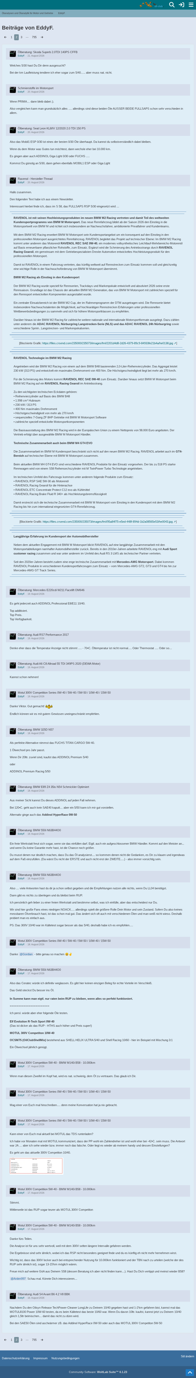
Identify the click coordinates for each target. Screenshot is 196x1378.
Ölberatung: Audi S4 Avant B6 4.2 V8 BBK (44, 1294)
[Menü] (191, 5)
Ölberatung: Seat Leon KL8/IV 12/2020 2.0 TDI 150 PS (52, 128)
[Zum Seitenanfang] (190, 1372)
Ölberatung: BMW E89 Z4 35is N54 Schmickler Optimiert (53, 786)
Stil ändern (187, 1356)
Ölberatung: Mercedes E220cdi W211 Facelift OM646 (51, 590)
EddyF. (21, 55)
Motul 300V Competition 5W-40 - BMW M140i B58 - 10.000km (56, 1062)
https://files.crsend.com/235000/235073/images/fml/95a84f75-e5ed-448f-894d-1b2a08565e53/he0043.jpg (108, 521)
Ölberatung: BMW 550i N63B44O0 (39, 830)
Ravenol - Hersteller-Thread (35, 178)
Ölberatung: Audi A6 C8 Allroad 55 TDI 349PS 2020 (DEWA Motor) (59, 663)
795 (34, 37)
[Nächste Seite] (41, 37)
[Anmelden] (181, 5)
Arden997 (20, 1278)
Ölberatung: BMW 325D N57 (36, 729)
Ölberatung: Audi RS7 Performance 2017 (43, 634)
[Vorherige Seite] (5, 37)
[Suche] (172, 5)
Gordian (28, 954)
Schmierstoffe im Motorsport (35, 88)
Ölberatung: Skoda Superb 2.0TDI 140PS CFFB (48, 52)
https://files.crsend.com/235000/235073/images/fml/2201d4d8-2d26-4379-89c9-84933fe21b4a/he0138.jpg (107, 343)
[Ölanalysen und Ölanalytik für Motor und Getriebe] (152, 4)
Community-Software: (98, 1372)
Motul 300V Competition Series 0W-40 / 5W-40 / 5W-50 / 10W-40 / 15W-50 (64, 692)
